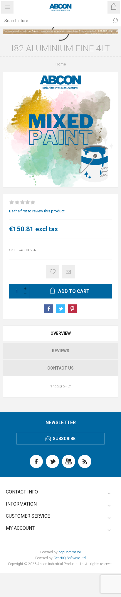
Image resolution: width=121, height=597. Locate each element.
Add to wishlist (52, 271)
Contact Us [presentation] (60, 368)
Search (115, 21)
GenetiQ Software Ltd (69, 558)
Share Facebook (48, 308)
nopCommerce (69, 552)
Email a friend (68, 271)
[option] (60, 31)
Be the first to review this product (37, 211)
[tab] (60, 333)
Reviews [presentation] (60, 350)
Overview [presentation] (61, 333)
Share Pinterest (72, 308)
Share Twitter (60, 308)
